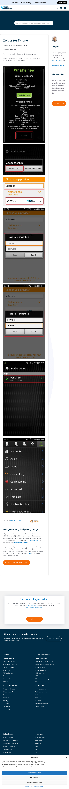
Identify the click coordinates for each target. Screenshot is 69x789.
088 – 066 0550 (32, 540)
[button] (66, 757)
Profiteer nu (62, 3)
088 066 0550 (56, 60)
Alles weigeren (34, 777)
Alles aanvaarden (34, 772)
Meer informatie (15, 520)
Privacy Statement (38, 786)
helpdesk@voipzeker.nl (34, 607)
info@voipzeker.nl (20, 542)
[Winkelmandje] (61, 8)
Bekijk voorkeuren (34, 782)
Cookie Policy (28, 786)
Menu (65, 8)
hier (29, 553)
